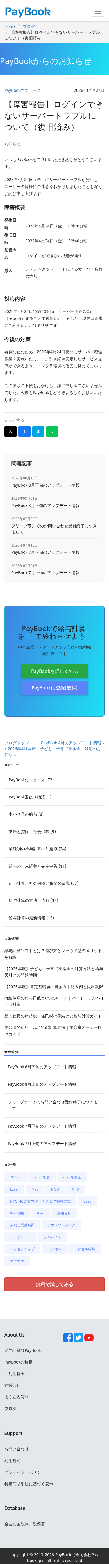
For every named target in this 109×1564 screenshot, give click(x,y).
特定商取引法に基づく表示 (28, 1483)
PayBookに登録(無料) (55, 688)
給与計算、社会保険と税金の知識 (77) (43, 883)
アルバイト (52, 1237)
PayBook (62, 1554)
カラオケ (17, 1260)
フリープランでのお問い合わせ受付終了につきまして (52, 1105)
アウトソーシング (61, 1225)
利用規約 (12, 1460)
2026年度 (42, 1177)
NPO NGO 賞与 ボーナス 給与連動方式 (40, 1201)
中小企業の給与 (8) (26, 814)
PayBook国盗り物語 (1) (30, 797)
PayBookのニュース (22, 90)
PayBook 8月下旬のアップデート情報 (42, 1066)
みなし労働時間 (22, 1225)
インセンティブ (22, 1248)
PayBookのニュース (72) (31, 779)
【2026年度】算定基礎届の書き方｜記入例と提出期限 (53, 986)
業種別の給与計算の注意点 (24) (37, 848)
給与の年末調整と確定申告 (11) (37, 866)
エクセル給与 (84, 1248)
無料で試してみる (54, 1284)
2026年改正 (71, 1177)
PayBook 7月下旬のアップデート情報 (42, 1126)
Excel (14, 1189)
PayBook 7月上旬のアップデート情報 (42, 1143)
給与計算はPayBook (22, 1350)
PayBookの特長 (18, 1362)
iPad (40, 1213)
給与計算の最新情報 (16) (31, 917)
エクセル (54, 1248)
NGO (55, 1189)
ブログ (29, 26)
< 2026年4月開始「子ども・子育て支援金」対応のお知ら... (52, 751)
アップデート (20, 1237)
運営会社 (12, 1385)
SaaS (87, 1201)
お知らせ (12, 143)
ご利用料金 (14, 1373)
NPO (75, 1189)
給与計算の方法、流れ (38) (33, 900)
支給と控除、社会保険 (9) (32, 831)
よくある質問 (16, 1397)
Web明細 (17, 1213)
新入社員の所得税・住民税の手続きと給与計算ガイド (53, 1016)
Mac (34, 1189)
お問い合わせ (16, 1449)
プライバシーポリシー (24, 1472)
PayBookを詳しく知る (54, 671)
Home (10, 26)
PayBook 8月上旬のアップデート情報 (42, 1084)
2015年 (16, 1177)
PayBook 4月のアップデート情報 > (73, 743)
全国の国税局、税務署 (24, 1524)
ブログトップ (16, 743)
